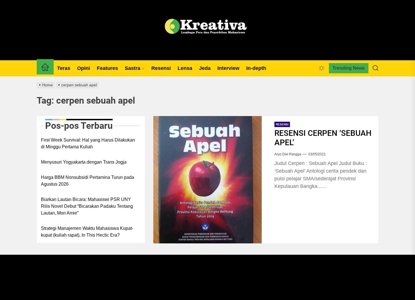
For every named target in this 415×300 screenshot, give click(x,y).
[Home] (45, 68)
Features (107, 68)
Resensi (161, 68)
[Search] (375, 68)
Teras (63, 68)
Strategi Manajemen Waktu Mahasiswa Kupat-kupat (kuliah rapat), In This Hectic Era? (87, 231)
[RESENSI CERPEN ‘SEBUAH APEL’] (207, 179)
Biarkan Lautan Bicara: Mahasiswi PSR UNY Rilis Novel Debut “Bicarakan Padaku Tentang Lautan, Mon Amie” (87, 206)
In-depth (256, 68)
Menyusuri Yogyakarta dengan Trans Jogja (83, 162)
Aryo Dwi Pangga (287, 154)
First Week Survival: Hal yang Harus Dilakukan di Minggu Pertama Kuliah (88, 143)
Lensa (185, 68)
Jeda (205, 68)
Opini (83, 68)
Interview (228, 68)
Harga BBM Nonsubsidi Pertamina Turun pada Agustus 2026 (87, 181)
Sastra (132, 68)
